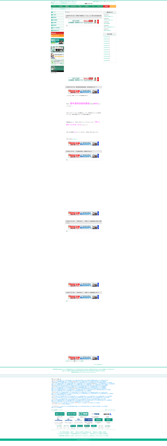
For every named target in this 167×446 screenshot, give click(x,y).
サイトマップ (113, 1)
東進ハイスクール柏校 (102, 398)
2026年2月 (106, 47)
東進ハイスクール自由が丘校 (67, 387)
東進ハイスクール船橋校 (56, 401)
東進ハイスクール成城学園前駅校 (78, 387)
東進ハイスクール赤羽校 (80, 381)
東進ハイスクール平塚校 (99, 393)
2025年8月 (106, 60)
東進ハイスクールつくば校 (60, 402)
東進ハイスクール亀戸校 (78, 382)
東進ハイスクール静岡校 (82, 402)
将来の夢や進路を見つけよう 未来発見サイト (79, 433)
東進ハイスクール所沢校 (85, 397)
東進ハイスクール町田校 (56, 390)
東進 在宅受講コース (67, 403)
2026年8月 (106, 36)
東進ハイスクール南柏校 (74, 401)
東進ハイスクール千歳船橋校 (100, 387)
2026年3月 (106, 45)
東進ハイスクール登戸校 (90, 393)
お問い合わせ (92, 435)
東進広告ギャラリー (54, 71)
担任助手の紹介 (92, 369)
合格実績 (77, 370)
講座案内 (68, 370)
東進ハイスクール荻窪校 (56, 384)
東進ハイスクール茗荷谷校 (101, 381)
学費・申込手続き (86, 370)
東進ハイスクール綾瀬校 (60, 382)
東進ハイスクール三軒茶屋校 (90, 386)
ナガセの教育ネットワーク (57, 409)
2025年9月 (106, 58)
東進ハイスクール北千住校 (88, 382)
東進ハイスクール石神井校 (75, 384)
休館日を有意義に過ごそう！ (109, 26)
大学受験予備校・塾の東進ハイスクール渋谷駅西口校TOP (62, 369)
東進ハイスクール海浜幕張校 (92, 398)
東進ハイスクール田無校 (67, 389)
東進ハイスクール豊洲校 (107, 382)
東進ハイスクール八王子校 (85, 389)
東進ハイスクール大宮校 (69, 396)
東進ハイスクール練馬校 (103, 384)
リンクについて (86, 435)
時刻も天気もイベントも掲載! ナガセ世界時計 (99, 433)
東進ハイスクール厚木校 (70, 392)
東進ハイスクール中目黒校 (56, 388)
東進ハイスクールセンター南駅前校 (58, 393)
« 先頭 (66, 361)
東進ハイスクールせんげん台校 (66, 397)
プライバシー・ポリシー (86, 372)
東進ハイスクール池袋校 (99, 383)
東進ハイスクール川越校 (97, 396)
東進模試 (80, 370)
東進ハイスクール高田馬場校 (57, 381)
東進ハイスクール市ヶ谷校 (64, 380)
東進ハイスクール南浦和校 (95, 397)
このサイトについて (78, 435)
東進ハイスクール (107, 1)
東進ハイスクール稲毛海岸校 (81, 398)
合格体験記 (104, 369)
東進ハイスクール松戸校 (65, 401)
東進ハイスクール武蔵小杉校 (57, 394)
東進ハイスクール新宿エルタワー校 (101, 380)
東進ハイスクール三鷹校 (65, 390)
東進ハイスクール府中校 (106, 389)
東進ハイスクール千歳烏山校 (90, 387)
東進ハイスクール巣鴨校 (85, 384)
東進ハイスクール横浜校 (66, 394)
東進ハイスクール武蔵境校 (86, 390)
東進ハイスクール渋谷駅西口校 (101, 386)
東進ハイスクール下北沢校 (56, 387)
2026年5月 (106, 43)
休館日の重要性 (107, 23)
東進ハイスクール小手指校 (107, 396)
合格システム (64, 370)
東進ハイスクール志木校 (56, 397)
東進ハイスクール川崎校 (79, 392)
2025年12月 (106, 51)
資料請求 (97, 370)
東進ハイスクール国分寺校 (101, 388)
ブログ (68, 8)
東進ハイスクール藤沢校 (108, 393)
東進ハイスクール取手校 (69, 402)
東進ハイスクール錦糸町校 (98, 382)
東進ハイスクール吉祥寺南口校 (81, 388)
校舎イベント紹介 (98, 369)
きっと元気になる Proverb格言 (63, 433)
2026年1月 (106, 49)
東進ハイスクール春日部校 (78, 396)
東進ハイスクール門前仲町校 (86, 383)
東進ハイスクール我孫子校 (60, 398)
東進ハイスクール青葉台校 (61, 392)
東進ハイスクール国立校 (91, 388)
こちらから (74, 138)
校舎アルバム (112, 369)
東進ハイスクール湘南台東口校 (90, 392)
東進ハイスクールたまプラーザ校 (70, 393)
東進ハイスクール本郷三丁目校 (90, 381)
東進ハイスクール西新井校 (56, 383)
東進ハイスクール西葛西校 (66, 383)
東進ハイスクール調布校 (76, 389)
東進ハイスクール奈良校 (95, 402)
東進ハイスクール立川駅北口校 (57, 389)
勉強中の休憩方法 (107, 30)
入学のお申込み (102, 370)
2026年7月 (106, 38)
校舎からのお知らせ (85, 369)
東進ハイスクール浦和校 (59, 396)
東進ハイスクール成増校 (94, 384)
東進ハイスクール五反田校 (79, 386)
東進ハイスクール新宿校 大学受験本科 (88, 380)
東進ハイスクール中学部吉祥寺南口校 (68, 406)
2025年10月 (106, 56)
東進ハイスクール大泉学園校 (109, 383)
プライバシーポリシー (99, 435)
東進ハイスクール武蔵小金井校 (75, 390)
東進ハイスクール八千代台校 (84, 401)
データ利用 (106, 435)
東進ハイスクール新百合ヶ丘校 (101, 392)
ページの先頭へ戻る (98, 364)
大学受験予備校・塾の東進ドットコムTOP (66, 435)
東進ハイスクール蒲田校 (70, 386)
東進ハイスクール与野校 (105, 397)
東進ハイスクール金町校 (69, 382)
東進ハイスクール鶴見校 (81, 393)
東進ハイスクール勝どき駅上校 (75, 380)
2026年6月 (106, 41)
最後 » (82, 361)
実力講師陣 (73, 370)
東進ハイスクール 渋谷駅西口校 (58, 8)
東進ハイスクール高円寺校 (65, 384)
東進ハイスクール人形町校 (67, 381)
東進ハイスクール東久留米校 (96, 389)
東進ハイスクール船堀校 (75, 383)
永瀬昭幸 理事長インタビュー (98, 1)
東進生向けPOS (92, 370)
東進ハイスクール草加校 (76, 397)
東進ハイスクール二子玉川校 (67, 388)
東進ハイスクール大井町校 (60, 386)
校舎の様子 (79, 369)
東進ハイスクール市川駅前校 (70, 398)
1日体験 (72, 372)
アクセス (74, 369)
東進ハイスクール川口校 (88, 396)
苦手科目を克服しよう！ (108, 16)
